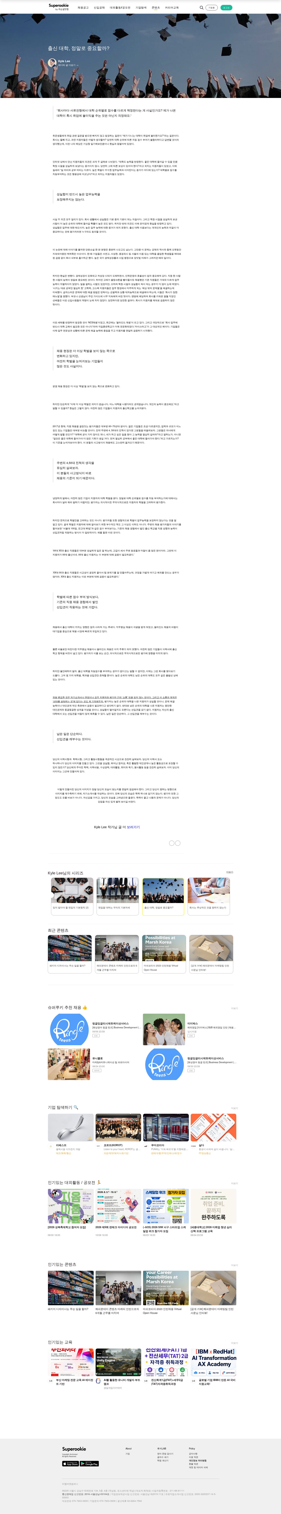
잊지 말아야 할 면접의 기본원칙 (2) (71, 907)
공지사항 (193, 1453)
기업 (128, 1453)
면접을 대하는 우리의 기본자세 (114, 907)
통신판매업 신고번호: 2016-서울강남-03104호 (85, 1494)
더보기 (234, 1008)
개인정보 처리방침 (198, 1460)
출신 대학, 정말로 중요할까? (158, 907)
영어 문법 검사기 (165, 1453)
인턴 (96, 1035)
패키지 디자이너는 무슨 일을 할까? (67, 965)
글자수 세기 (162, 1457)
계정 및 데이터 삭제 (198, 1467)
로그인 (226, 7)
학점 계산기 (162, 1460)
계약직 (97, 1070)
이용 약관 (193, 1457)
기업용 (211, 7)
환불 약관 (193, 1463)
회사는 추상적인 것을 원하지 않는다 (207, 907)
